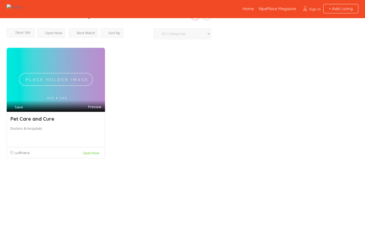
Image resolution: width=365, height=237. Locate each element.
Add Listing (342, 8)
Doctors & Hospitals (26, 128)
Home (248, 8)
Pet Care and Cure (32, 119)
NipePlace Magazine (277, 8)
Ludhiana (22, 152)
